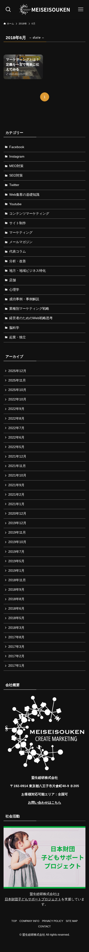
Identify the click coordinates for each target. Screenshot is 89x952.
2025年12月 (17, 371)
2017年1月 (16, 665)
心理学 (14, 289)
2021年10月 (17, 475)
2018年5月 (16, 618)
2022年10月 (17, 399)
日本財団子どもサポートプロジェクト (33, 899)
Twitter (14, 185)
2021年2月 (16, 494)
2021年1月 (16, 504)
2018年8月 (16, 599)
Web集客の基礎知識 (24, 194)
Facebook (16, 147)
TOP (14, 921)
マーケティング (21, 232)
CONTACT (44, 926)
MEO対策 (16, 166)
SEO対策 (16, 175)
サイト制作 (17, 223)
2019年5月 (16, 561)
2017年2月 (16, 656)
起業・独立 (17, 337)
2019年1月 (16, 570)
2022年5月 (16, 447)
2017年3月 (16, 646)
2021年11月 (17, 466)
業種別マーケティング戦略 (29, 308)
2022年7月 (16, 428)
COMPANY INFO (29, 921)
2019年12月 (17, 523)
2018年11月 (17, 580)
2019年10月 (17, 542)
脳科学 (14, 328)
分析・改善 (17, 261)
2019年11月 (17, 532)
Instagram (16, 156)
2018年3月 (16, 628)
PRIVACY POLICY (52, 921)
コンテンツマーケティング (29, 213)
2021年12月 (17, 456)
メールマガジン (21, 242)
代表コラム (17, 251)
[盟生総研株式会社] (44, 9)
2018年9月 (16, 589)
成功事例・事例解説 (24, 299)
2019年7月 (16, 551)
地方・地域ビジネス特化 (27, 270)
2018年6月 (16, 608)
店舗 (12, 280)
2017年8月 (16, 637)
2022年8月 (16, 418)
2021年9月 (16, 485)
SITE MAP (72, 921)
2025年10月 (17, 390)
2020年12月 (17, 513)
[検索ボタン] (8, 9)
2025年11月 (17, 380)
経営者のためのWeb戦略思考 (31, 318)
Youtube (15, 204)
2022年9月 (16, 409)
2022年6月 (16, 437)
